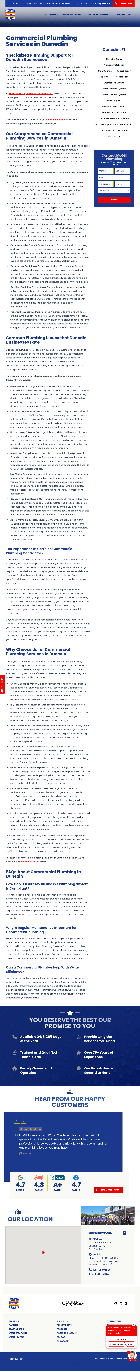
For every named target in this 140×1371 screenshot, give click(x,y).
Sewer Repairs (114, 100)
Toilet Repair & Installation (114, 112)
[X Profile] (121, 1303)
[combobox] (114, 190)
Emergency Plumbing (114, 82)
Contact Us (30, 4)
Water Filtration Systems (114, 94)
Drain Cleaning (105, 71)
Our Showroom (101, 1233)
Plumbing (50, 14)
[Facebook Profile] (116, 1303)
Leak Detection (121, 76)
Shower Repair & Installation (114, 130)
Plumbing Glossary (67, 1333)
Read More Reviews (110, 1190)
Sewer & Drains (16, 1329)
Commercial (114, 136)
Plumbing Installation (114, 65)
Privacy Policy (16, 1359)
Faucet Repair (124, 71)
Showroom (45, 4)
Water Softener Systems (114, 88)
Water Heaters (122, 14)
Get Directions (96, 1249)
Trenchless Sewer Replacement (114, 118)
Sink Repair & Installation (114, 106)
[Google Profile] (126, 1303)
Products (62, 1329)
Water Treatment (98, 14)
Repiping (104, 76)
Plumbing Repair (114, 59)
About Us (14, 4)
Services (14, 1321)
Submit (114, 200)
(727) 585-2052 (99, 1274)
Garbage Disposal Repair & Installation (114, 124)
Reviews (61, 1337)
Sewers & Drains (72, 14)
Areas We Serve (65, 1325)
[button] (43, 1253)
